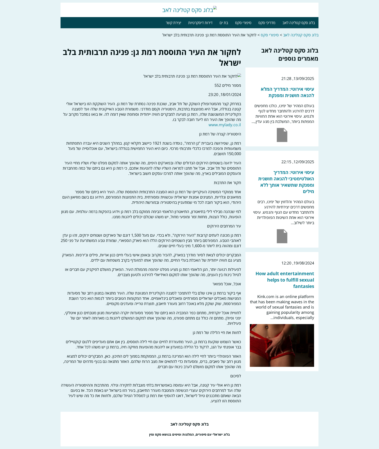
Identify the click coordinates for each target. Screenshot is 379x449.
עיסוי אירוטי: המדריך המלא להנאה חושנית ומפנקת (287, 92)
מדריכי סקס (266, 22)
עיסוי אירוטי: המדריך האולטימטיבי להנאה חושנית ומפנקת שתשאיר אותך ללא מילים (286, 181)
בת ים (224, 22)
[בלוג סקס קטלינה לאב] (189, 10)
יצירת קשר (173, 22)
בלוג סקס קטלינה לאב (298, 22)
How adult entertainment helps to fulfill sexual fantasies (285, 279)
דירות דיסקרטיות (200, 22)
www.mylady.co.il (225, 124)
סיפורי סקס (243, 22)
